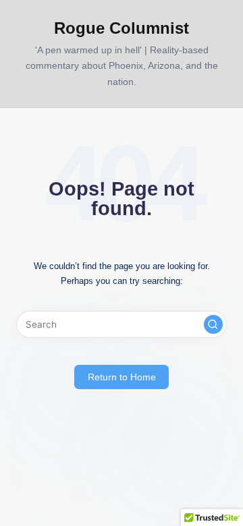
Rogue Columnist (121, 28)
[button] (213, 324)
